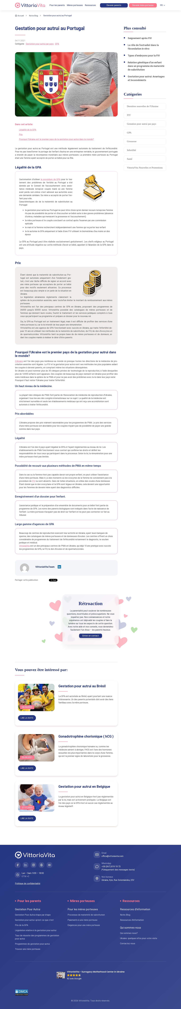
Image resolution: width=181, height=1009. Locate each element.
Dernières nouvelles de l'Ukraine (142, 106)
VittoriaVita (24, 546)
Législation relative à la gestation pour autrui (35, 930)
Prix (21, 134)
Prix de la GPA (21, 925)
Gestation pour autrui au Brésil (82, 686)
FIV (33, 481)
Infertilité (131, 150)
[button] (90, 975)
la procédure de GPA (51, 179)
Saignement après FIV (140, 38)
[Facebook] (17, 865)
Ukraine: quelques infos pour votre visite (138, 938)
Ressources (90, 5)
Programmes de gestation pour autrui (32, 944)
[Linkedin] (59, 567)
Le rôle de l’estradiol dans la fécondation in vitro (143, 47)
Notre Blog (33, 16)
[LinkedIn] (25, 865)
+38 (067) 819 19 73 (111, 866)
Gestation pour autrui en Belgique (84, 787)
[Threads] (41, 865)
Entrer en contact (90, 635)
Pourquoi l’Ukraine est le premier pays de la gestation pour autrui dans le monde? (56, 139)
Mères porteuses (75, 5)
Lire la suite (27, 718)
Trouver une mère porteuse (27, 949)
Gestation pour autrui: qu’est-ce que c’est (34, 920)
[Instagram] (33, 865)
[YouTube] (49, 865)
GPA (57, 44)
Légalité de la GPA (27, 129)
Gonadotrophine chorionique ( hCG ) (86, 736)
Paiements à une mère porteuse (82, 920)
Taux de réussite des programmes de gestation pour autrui (37, 937)
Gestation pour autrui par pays (40, 44)
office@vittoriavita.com (112, 856)
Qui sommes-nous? (129, 933)
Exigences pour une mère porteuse (84, 925)
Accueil (21, 16)
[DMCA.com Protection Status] (90, 992)
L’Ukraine (19, 361)
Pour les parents (57, 5)
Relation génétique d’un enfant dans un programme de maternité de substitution (146, 66)
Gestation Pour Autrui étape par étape (33, 915)
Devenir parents (114, 5)
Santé (129, 159)
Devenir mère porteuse (143, 5)
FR (161, 5)
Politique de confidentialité (27, 883)
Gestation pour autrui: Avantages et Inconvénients (146, 78)
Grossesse (131, 141)
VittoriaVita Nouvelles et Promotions (145, 167)
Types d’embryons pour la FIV (144, 55)
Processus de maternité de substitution (86, 915)
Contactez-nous (127, 943)
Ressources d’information (132, 920)
